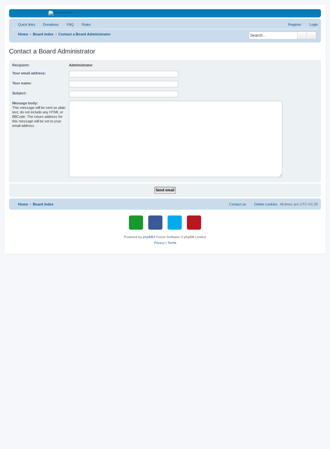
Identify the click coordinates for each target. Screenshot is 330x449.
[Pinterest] (194, 222)
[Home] (165, 13)
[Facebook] (155, 222)
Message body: (25, 103)
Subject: (19, 93)
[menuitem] (48, 24)
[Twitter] (175, 222)
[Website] (136, 222)
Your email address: (29, 73)
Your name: (22, 83)
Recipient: (21, 65)
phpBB (148, 237)
